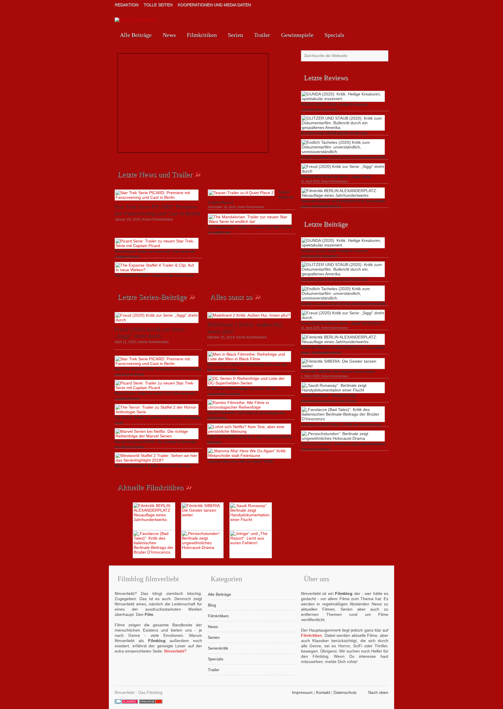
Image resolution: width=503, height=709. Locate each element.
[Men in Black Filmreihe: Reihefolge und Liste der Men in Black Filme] (249, 359)
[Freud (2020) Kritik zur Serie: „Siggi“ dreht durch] (157, 320)
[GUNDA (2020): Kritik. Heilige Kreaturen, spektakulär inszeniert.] (343, 98)
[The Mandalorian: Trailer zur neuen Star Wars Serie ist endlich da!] (250, 221)
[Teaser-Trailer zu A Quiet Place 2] (241, 192)
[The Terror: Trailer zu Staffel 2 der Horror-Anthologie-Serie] (157, 412)
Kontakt (323, 692)
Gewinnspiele (297, 35)
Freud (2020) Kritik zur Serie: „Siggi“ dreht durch (150, 332)
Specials (334, 35)
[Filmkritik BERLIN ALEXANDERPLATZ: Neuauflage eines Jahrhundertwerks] (343, 195)
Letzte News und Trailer (155, 174)
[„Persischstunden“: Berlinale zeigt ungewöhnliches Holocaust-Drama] (343, 438)
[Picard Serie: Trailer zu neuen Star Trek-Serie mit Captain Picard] (157, 245)
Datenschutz (345, 692)
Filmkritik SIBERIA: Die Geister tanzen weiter (338, 372)
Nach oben (378, 692)
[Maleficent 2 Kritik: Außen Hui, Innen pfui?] (249, 315)
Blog (212, 605)
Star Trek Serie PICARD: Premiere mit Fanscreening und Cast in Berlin (157, 210)
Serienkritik (218, 648)
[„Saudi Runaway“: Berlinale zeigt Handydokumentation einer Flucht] (343, 390)
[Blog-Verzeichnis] (126, 702)
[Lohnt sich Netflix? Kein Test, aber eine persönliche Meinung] (249, 431)
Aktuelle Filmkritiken (150, 487)
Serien (235, 35)
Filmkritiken (202, 35)
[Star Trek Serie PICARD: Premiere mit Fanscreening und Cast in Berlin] (157, 197)
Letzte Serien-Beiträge (152, 297)
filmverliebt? (175, 651)
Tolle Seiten (158, 4)
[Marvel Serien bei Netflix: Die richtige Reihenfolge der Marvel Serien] (157, 436)
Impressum (302, 692)
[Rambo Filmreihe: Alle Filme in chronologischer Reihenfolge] (249, 407)
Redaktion (126, 4)
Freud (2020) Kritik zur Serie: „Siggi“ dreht (336, 177)
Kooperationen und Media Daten (214, 4)
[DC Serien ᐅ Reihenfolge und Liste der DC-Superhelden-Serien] (249, 383)
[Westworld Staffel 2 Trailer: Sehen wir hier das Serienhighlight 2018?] (157, 460)
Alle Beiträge (136, 35)
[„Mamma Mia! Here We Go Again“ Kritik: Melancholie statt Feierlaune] (249, 455)
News (169, 35)
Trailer (262, 35)
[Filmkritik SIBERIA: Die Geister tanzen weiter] (343, 366)
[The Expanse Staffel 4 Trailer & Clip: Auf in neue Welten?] (157, 269)
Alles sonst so (231, 297)
